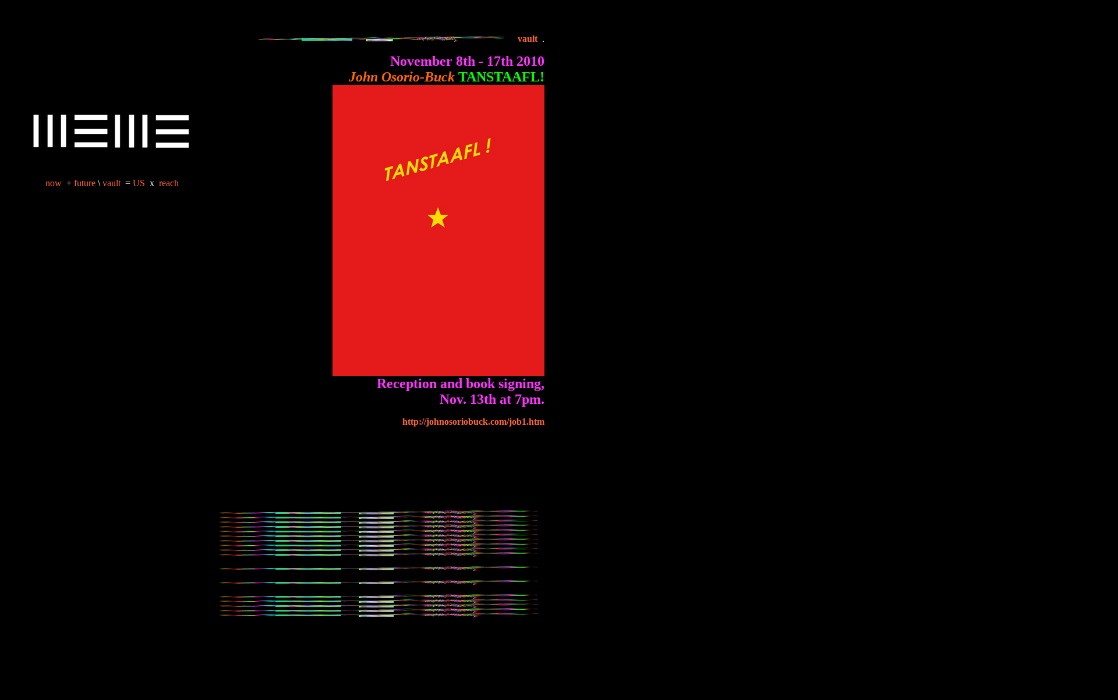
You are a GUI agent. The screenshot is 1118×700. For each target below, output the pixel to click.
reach (169, 183)
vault (111, 183)
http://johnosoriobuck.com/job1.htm (473, 422)
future (84, 183)
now (53, 183)
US (140, 183)
